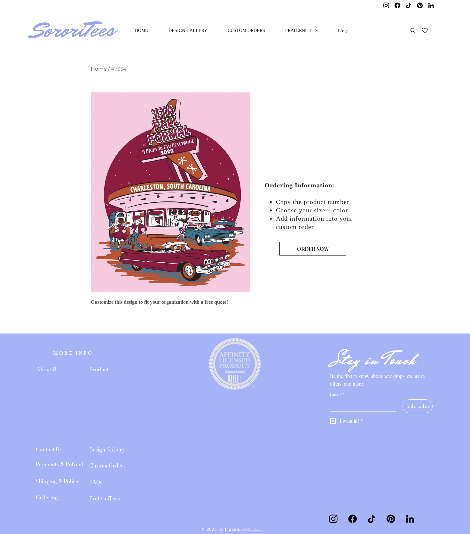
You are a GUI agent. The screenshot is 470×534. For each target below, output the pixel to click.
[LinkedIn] (431, 5)
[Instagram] (386, 5)
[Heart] (424, 30)
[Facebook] (397, 5)
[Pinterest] (420, 5)
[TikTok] (408, 5)
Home (99, 69)
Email (337, 394)
